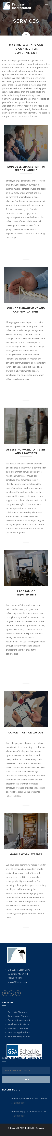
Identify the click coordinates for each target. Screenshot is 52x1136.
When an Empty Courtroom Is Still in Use (28, 1111)
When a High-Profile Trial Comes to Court (29, 1098)
